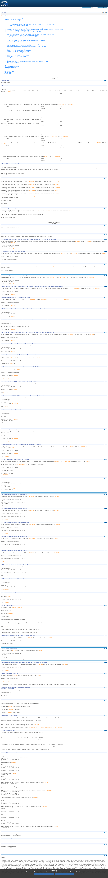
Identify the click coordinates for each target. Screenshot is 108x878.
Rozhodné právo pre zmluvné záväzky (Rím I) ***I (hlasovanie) (17, 42)
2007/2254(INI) (55, 826)
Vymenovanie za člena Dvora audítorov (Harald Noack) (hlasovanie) (18, 52)
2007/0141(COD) (63, 266)
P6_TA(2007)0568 (6, 561)
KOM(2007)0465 (77, 241)
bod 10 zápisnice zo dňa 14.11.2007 (16, 607)
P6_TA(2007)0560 (15, 438)
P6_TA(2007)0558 (15, 403)
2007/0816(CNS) (32, 190)
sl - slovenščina (104, 7)
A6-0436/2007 (57, 190)
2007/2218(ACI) (29, 637)
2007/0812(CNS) (70, 334)
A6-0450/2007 (70, 210)
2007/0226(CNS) (65, 136)
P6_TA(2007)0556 (15, 375)
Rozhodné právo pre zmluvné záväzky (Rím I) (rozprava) (14, 20)
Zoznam (3, 10)
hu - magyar (97, 7)
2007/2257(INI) (35, 797)
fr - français (90, 7)
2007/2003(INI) (14, 675)
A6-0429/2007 (91, 277)
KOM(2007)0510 (63, 253)
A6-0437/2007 (58, 187)
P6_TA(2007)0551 (12, 316)
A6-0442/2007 (39, 357)
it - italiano (93, 7)
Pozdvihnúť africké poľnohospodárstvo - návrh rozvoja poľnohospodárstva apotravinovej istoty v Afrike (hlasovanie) (25, 63)
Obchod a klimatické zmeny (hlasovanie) (13, 62)
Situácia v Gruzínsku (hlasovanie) (12, 57)
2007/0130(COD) (67, 461)
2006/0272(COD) (57, 383)
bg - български (82, 7)
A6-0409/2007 (38, 675)
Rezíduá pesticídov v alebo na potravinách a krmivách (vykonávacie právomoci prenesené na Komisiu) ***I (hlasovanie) (26, 46)
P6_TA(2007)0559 (15, 419)
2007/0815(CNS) (32, 187)
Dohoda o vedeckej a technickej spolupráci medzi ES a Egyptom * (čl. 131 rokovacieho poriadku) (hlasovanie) (25, 28)
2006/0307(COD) (82, 446)
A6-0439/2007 (57, 181)
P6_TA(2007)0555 (11, 363)
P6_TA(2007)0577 (6, 696)
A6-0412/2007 (88, 461)
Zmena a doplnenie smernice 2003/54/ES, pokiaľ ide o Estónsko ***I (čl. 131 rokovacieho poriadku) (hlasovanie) (25, 26)
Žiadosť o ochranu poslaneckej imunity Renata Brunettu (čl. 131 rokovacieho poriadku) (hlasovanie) (23, 35)
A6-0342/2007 (21, 480)
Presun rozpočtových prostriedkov (10, 67)
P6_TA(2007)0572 (6, 626)
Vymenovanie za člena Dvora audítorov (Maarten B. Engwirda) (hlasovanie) (19, 50)
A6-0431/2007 (13, 242)
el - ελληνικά (88, 7)
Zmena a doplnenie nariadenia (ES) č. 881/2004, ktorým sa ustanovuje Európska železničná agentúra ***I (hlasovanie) (26, 40)
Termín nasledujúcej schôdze (9, 71)
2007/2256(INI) (49, 790)
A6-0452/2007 (66, 299)
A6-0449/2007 (45, 345)
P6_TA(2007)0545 (12, 248)
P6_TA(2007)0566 (6, 533)
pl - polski (100, 7)
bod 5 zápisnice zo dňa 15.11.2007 (22, 464)
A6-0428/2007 (91, 310)
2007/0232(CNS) (3, 143)
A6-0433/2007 (60, 727)
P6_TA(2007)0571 (6, 602)
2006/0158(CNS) (57, 310)
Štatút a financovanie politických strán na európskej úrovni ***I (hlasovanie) (19, 45)
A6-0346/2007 (82, 383)
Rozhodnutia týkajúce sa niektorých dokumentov (13, 68)
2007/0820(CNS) (76, 288)
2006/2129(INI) (40, 664)
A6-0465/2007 (97, 288)
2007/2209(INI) (14, 650)
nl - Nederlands (99, 7)
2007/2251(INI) (13, 762)
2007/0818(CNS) (32, 196)
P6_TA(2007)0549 (12, 294)
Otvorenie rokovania (8, 15)
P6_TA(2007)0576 (6, 681)
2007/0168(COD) (88, 241)
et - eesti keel (87, 7)
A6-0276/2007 (36, 724)
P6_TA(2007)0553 (12, 340)
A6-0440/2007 (92, 266)
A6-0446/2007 (41, 650)
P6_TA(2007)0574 (6, 656)
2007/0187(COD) (74, 253)
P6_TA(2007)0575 (6, 670)
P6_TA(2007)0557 (15, 389)
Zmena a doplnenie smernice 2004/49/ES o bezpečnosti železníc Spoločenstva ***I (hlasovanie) (22, 39)
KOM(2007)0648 (54, 136)
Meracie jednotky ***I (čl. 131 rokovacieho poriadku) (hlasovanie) (17, 25)
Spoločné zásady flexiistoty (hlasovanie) (13, 60)
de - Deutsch (86, 7)
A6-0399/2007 (65, 664)
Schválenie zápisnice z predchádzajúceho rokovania (13, 21)
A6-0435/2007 (56, 193)
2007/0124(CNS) (62, 277)
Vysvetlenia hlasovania (8, 65)
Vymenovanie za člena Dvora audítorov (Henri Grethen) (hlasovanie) (18, 51)
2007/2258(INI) (20, 786)
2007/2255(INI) (14, 773)
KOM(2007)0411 (52, 266)
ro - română (102, 7)
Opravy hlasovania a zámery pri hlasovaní (12, 66)
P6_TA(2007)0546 (12, 260)
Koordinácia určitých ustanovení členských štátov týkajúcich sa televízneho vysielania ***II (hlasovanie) (24, 36)
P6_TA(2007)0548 (12, 283)
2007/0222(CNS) (71, 104)
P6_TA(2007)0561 (15, 453)
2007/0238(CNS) (57, 156)
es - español (83, 7)
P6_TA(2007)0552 (12, 329)
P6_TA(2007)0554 (12, 351)
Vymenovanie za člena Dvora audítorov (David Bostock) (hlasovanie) (18, 47)
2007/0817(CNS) (31, 193)
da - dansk (85, 7)
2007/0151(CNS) (8, 91)
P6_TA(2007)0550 (12, 305)
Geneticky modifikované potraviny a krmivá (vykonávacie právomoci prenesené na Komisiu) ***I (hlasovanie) (24, 44)
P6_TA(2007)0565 (6, 519)
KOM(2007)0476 (32, 299)
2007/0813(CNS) (31, 181)
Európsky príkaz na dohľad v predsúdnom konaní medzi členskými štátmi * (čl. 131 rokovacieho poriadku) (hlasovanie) (26, 31)
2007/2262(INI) (44, 806)
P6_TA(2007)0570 (6, 589)
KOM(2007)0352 (51, 277)
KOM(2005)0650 (36, 210)
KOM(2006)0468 (46, 310)
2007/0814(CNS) (31, 184)
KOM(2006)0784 (47, 383)
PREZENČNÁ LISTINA (7, 73)
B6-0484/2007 (8, 596)
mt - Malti (98, 7)
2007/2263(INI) (45, 782)
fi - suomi (105, 7)
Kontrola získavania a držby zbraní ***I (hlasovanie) (15, 41)
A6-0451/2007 (92, 334)
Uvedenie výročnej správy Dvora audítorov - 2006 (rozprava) (14, 18)
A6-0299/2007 (12, 447)
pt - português (101, 7)
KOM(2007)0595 (61, 104)
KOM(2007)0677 (46, 156)
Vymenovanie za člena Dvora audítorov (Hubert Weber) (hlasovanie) (18, 55)
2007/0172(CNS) (43, 299)
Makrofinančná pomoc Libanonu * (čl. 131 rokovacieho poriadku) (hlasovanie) (19, 30)
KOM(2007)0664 (98, 142)
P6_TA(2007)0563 (15, 488)
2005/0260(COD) (13, 357)
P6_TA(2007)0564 (6, 505)
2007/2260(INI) (25, 757)
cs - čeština (84, 7)
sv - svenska (106, 7)
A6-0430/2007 (104, 253)
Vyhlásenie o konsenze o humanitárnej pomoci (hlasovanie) (16, 56)
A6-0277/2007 (17, 369)
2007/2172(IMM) (23, 345)
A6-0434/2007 (57, 196)
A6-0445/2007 (50, 637)
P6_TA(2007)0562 (15, 471)
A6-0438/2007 (56, 184)
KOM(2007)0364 (56, 461)
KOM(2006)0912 (71, 446)
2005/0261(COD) (47, 210)
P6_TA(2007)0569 (6, 575)
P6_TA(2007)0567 (6, 547)
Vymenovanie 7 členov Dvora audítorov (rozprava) (13, 19)
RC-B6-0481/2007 (10, 613)
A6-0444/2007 (10, 706)
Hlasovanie (6, 23)
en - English (89, 7)
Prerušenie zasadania (8, 72)
